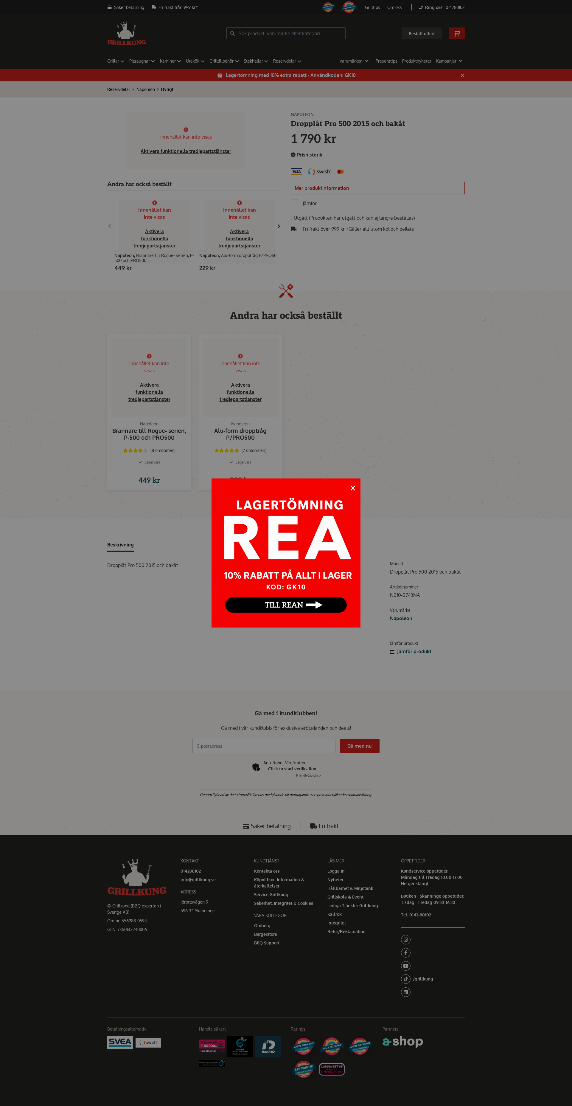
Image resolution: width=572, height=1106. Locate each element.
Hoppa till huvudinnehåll (283, 7)
